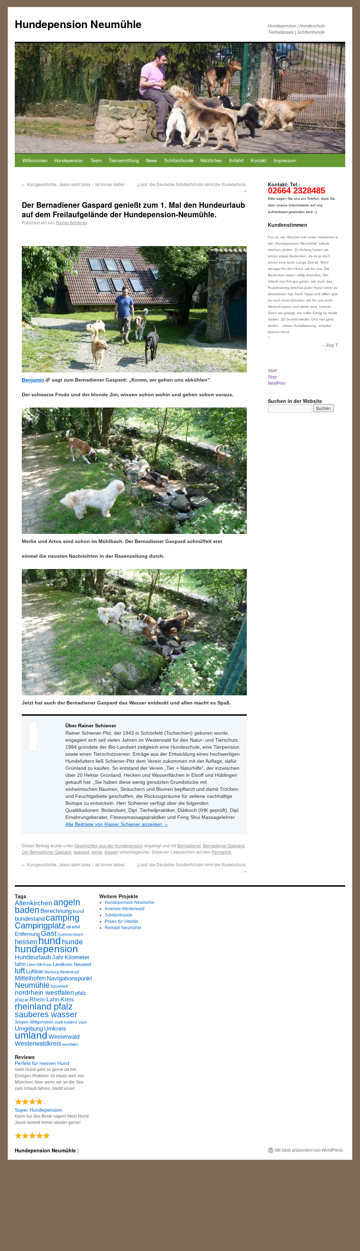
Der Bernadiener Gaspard (46, 852)
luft (20, 970)
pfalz (80, 993)
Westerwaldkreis (38, 1043)
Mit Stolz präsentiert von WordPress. (309, 1150)
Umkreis (55, 1028)
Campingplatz (40, 925)
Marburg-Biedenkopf (61, 972)
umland (31, 1035)
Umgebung (29, 1028)
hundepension (46, 949)
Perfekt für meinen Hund (42, 1063)
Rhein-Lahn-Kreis (52, 999)
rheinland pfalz (44, 1006)
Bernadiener (189, 845)
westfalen (70, 1044)
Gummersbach (70, 934)
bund (78, 911)
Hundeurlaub (33, 957)
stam (82, 1022)
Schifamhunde (178, 160)
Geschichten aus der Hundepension (108, 845)
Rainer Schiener (71, 222)
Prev (281, 383)
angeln (66, 902)
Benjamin (33, 380)
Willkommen (34, 160)
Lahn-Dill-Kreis (39, 964)
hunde (72, 942)
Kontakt (258, 160)
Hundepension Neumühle (78, 23)
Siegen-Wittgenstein (34, 1022)
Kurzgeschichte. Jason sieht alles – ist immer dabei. (74, 184)
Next (272, 383)
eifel (76, 926)
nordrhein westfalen (44, 992)
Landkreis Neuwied (72, 964)
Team (96, 160)
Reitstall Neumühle (123, 927)
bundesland (30, 918)
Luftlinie (34, 971)
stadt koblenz (65, 1022)
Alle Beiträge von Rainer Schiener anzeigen (116, 824)
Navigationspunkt (69, 978)
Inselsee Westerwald (124, 908)
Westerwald (64, 1036)
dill (68, 927)
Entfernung (27, 934)
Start (272, 370)
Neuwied (59, 986)
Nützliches (211, 160)
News (151, 160)
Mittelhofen (30, 978)
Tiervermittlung (124, 160)
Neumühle (32, 985)
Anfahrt (236, 160)
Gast (49, 933)
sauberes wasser (46, 1014)
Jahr (58, 957)
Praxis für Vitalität (121, 921)
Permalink (221, 852)
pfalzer (21, 1000)
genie (96, 852)
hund (49, 940)
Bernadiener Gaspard (223, 845)
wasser (111, 852)
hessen (26, 942)
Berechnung (56, 911)
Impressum (285, 160)
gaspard (81, 852)
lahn (20, 964)
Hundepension (68, 160)
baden (27, 910)
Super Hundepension (38, 1110)
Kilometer (77, 957)
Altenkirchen (33, 903)
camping (62, 917)
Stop (272, 377)
